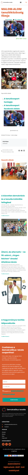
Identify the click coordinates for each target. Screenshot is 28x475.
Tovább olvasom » (5, 215)
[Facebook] (3, 444)
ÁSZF (17, 467)
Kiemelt (4, 151)
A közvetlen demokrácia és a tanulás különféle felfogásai (13, 199)
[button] (20, 2)
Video (12, 151)
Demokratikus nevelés (8, 150)
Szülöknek (8, 151)
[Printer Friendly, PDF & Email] (21, 38)
